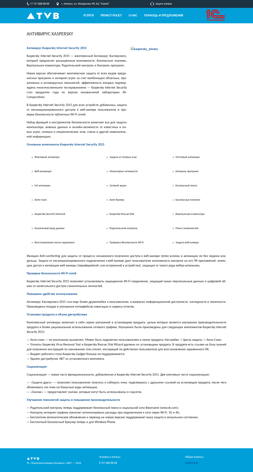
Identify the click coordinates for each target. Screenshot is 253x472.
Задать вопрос (163, 3)
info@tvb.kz (191, 463)
